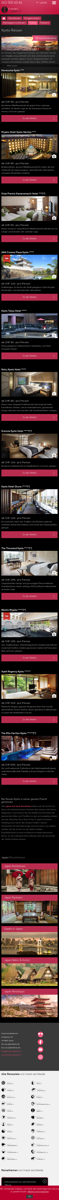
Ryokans (44, 23)
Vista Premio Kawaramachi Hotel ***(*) (23, 194)
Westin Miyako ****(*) (13, 610)
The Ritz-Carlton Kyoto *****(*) (18, 733)
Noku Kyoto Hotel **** (13, 369)
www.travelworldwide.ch (11, 1055)
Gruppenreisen (32, 18)
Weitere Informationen (38, 1192)
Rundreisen (14, 18)
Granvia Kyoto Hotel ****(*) (16, 431)
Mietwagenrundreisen (14, 23)
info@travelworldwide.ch (11, 1051)
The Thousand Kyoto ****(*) (16, 548)
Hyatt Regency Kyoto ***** (16, 671)
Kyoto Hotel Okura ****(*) (15, 486)
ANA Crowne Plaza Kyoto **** (17, 252)
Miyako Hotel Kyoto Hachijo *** (18, 132)
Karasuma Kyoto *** (12, 70)
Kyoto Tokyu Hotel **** (14, 311)
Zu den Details (29, 118)
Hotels (33, 23)
